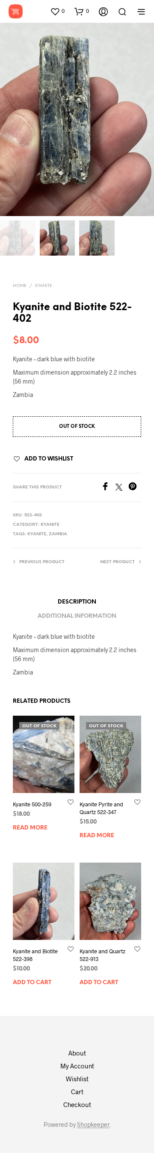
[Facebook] (108, 488)
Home (20, 286)
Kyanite (43, 286)
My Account (77, 1066)
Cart (77, 1091)
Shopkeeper (93, 1124)
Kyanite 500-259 (32, 804)
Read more (30, 828)
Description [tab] (77, 602)
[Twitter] (122, 488)
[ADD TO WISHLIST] (70, 801)
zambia (58, 534)
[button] (57, 11)
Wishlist (77, 1079)
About (77, 1053)
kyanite (36, 534)
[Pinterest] (134, 488)
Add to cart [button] (32, 983)
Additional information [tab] (77, 616)
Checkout (77, 1104)
